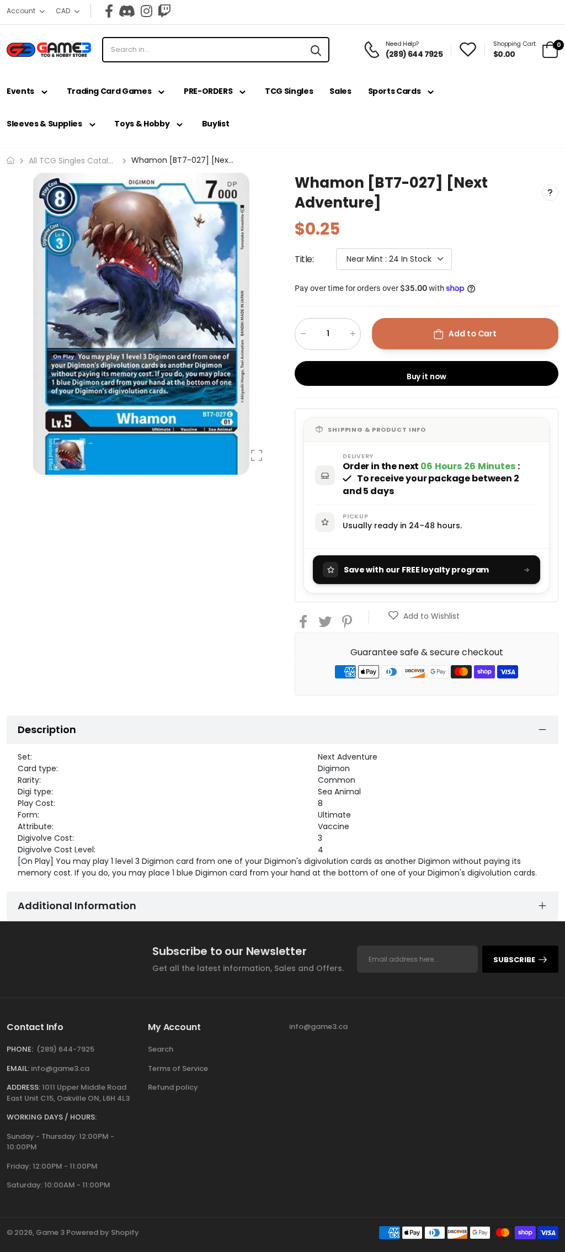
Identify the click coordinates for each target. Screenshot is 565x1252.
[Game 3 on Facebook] (109, 11)
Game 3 (50, 1232)
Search (160, 1049)
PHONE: (20, 1049)
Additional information (77, 906)
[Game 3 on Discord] (127, 11)
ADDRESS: (23, 1087)
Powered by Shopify (102, 1232)
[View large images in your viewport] (257, 455)
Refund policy (173, 1087)
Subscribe (514, 959)
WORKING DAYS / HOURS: (52, 1117)
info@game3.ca (60, 1068)
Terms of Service (178, 1068)
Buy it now (427, 375)
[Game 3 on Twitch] (164, 11)
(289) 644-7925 (65, 1049)
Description (47, 729)
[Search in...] (315, 49)
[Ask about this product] (550, 192)
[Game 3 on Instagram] (146, 11)
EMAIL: (18, 1068)
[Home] (10, 160)
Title (304, 258)
